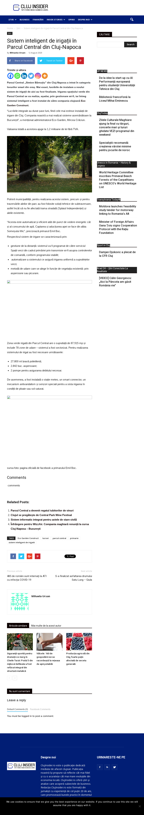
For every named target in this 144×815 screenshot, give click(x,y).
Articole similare (18, 625)
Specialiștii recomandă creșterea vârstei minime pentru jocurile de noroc (115, 146)
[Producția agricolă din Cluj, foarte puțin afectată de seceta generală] (79, 642)
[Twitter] (31, 76)
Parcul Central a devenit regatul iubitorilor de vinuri (42, 510)
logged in (27, 716)
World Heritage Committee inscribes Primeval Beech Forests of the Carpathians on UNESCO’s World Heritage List (117, 180)
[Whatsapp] (17, 76)
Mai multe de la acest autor (46, 625)
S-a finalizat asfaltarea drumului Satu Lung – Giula (73, 578)
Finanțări (38, 19)
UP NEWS (102, 71)
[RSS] (107, 767)
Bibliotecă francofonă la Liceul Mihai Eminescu (114, 98)
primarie (74, 538)
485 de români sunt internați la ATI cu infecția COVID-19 (27, 578)
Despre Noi (84, 19)
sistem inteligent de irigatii (22, 542)
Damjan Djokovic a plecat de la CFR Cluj (117, 253)
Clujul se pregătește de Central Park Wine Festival (41, 515)
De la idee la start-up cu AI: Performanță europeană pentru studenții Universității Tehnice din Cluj (117, 83)
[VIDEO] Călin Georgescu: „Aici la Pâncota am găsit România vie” (115, 281)
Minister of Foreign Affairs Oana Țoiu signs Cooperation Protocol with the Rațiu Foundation (118, 227)
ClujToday (102, 113)
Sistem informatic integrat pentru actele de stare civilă (44, 519)
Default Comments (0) (17, 709)
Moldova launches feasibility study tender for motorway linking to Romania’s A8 (117, 210)
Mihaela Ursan (17, 52)
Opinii (71, 19)
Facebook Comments (40, 709)
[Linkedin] (24, 76)
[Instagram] (38, 76)
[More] (45, 76)
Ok (72, 809)
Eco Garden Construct (28, 538)
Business (25, 19)
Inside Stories (55, 19)
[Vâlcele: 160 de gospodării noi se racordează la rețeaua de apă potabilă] (49, 642)
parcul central (59, 538)
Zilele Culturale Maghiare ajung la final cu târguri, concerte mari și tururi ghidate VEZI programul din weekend (116, 127)
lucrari (45, 538)
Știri (11, 19)
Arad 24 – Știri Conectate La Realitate (112, 270)
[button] (131, 19)
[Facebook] (10, 76)
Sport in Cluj (103, 245)
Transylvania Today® (108, 199)
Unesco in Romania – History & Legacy (114, 164)
